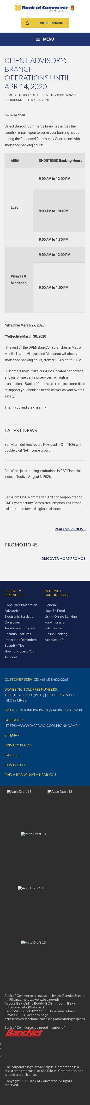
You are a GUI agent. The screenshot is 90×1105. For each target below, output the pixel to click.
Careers (12, 755)
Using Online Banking (61, 616)
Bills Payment (55, 628)
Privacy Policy (18, 745)
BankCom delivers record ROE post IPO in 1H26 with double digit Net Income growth (43, 447)
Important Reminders (21, 640)
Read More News (70, 529)
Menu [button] (48, 39)
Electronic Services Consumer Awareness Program (20, 622)
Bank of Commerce (45, 8)
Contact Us (16, 765)
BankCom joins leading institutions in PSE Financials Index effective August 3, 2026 (43, 474)
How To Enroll (55, 611)
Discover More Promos (63, 558)
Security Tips (14, 645)
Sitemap (12, 735)
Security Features (18, 634)
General (51, 605)
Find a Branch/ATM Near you (30, 774)
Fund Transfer (55, 622)
